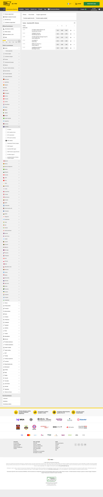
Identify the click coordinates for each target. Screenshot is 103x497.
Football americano (73, 471)
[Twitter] (82, 444)
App (56, 449)
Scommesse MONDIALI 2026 (24, 471)
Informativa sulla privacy (37, 445)
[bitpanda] (49, 435)
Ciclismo (87, 471)
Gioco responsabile (36, 448)
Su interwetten (16, 443)
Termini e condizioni (37, 444)
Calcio (16, 471)
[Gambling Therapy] (59, 419)
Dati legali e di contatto (37, 452)
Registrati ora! (91, 3)
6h (13, 42)
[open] (51, 481)
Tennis (63, 471)
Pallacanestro (47, 472)
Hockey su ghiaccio (81, 471)
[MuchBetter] (56, 435)
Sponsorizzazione (17, 445)
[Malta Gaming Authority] (20, 419)
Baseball (52, 472)
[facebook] (75, 444)
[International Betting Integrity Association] (44, 419)
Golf (59, 472)
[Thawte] (82, 419)
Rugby (90, 471)
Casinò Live (57, 447)
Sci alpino (56, 472)
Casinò (56, 445)
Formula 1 (67, 471)
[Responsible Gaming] (31, 419)
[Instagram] (79, 444)
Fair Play (34, 449)
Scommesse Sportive (59, 443)
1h (3, 42)
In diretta (57, 444)
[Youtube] (85, 444)
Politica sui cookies (37, 447)
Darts (61, 472)
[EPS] (42, 435)
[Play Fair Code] (69, 419)
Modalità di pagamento (18, 447)
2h (6, 42)
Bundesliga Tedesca (52, 471)
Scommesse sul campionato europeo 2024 (39, 471)
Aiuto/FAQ (35, 443)
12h (16, 42)
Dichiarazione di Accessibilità (38, 451)
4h (9, 42)
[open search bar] (4, 9)
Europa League (59, 471)
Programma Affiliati (17, 444)
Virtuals (56, 448)
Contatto (15, 448)
